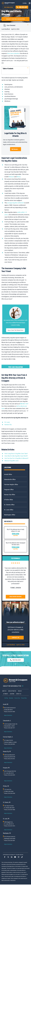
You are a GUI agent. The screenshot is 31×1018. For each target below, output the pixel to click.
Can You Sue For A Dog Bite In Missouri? (16, 458)
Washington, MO (7, 833)
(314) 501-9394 (12, 630)
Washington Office (9, 515)
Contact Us (18, 693)
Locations (12, 693)
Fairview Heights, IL (8, 737)
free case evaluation (13, 53)
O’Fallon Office (8, 500)
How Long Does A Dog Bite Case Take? (16, 453)
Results (20, 691)
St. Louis (7, 422)
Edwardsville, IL (7, 720)
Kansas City (8, 424)
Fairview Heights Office (11, 484)
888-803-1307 (24, 403)
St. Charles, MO (6, 802)
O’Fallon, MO (6, 786)
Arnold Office (8, 474)
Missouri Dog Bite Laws (12, 460)
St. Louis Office (8, 510)
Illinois (19, 176)
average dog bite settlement (15, 203)
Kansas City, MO (7, 751)
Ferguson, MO (6, 767)
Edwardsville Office (9, 479)
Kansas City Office (9, 494)
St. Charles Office (9, 505)
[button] (29, 3)
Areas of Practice (12, 691)
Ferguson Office (8, 489)
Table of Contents (8, 68)
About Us (4, 691)
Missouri (11, 176)
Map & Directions (8, 715)
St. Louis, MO (6, 818)
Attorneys (5, 693)
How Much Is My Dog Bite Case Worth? (16, 456)
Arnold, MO (5, 704)
